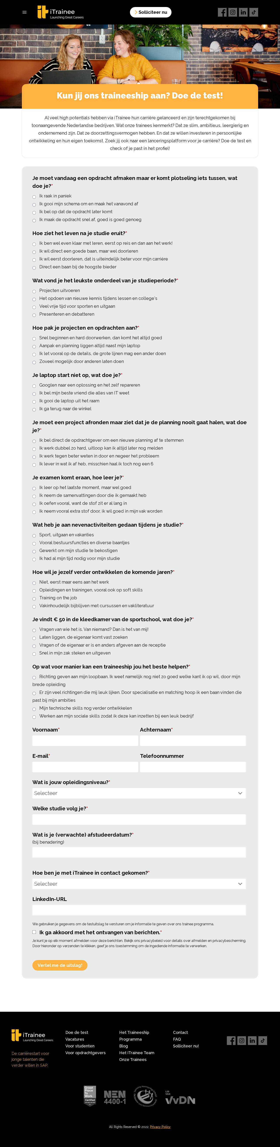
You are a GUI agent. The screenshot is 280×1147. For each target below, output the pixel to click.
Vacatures (74, 1039)
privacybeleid (152, 941)
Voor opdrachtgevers (85, 1052)
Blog (123, 1046)
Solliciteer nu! (186, 1046)
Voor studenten (79, 1046)
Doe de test (76, 1032)
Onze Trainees (133, 1059)
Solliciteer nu (153, 12)
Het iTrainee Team (136, 1052)
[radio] (139, 196)
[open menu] (24, 12)
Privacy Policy (160, 1127)
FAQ (177, 1039)
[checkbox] (139, 207)
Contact (180, 1032)
